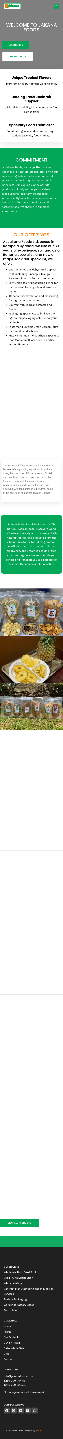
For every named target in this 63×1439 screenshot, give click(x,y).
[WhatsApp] (34, 1411)
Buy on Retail (12, 1342)
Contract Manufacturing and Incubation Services (29, 1291)
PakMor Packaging (15, 1299)
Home (7, 1326)
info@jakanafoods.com (18, 1376)
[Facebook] (7, 1411)
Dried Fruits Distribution (18, 1277)
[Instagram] (14, 1411)
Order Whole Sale (14, 1348)
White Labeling (13, 1283)
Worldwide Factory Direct (19, 1305)
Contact (9, 1359)
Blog (6, 1353)
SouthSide (10, 1310)
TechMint (39, 1431)
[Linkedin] (21, 1411)
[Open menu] (56, 6)
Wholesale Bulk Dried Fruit (20, 1272)
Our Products (12, 1337)
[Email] (28, 1411)
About (7, 1331)
